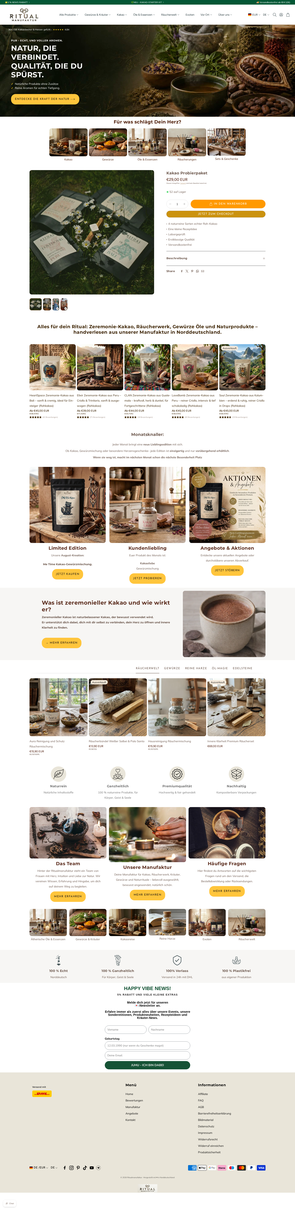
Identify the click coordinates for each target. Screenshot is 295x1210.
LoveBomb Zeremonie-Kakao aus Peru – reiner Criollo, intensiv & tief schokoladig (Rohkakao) (194, 401)
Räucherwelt (247, 939)
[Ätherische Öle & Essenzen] (48, 922)
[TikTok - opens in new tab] (85, 1168)
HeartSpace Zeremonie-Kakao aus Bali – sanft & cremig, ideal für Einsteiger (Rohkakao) (52, 401)
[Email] (202, 271)
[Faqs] (227, 832)
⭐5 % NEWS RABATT (16, 2)
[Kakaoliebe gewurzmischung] (147, 505)
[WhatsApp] (197, 271)
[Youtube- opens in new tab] (92, 1168)
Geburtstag (112, 1039)
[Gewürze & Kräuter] (88, 922)
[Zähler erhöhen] (184, 204)
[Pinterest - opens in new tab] (78, 1168)
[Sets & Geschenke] (226, 142)
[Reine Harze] (167, 922)
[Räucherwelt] (247, 922)
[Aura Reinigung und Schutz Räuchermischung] (59, 707)
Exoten (207, 939)
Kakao (68, 159)
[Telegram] (98, 1168)
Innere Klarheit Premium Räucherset (230, 741)
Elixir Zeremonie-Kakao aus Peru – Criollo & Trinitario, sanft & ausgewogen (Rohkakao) (99, 401)
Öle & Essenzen (147, 159)
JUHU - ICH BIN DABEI (147, 1065)
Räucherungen (187, 159)
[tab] (147, 668)
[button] (274, 15)
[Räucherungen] (187, 142)
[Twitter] (187, 271)
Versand (183, 183)
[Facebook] (181, 271)
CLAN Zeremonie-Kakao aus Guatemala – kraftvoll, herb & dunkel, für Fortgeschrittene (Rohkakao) (147, 401)
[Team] (68, 832)
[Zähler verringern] (170, 204)
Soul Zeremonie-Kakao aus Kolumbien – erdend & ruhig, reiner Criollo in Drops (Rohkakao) (241, 401)
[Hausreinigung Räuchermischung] (177, 707)
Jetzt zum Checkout (216, 214)
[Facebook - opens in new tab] (65, 1168)
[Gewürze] (108, 142)
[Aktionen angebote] (227, 505)
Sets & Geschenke (226, 159)
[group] (92, 232)
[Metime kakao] (68, 505)
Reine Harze (167, 938)
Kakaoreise (128, 939)
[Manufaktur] (147, 834)
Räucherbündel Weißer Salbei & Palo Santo (116, 741)
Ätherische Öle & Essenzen (48, 939)
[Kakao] (68, 142)
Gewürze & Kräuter (88, 939)
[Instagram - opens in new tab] (71, 1168)
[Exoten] (207, 922)
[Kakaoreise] (127, 922)
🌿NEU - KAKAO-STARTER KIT (146, 2)
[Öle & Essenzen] (147, 142)
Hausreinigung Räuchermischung (169, 741)
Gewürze (108, 159)
